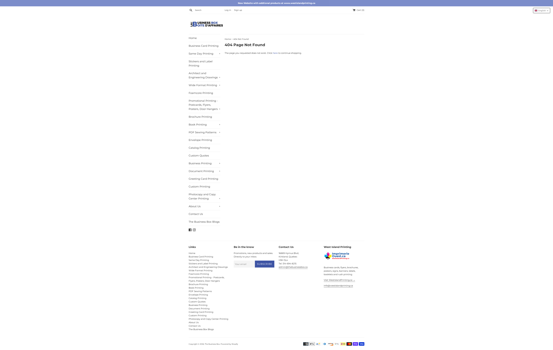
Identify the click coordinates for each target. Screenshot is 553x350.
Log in (228, 10)
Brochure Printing (200, 116)
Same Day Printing (204, 53)
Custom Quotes (199, 155)
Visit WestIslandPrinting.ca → (339, 280)
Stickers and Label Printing (201, 63)
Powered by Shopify (229, 344)
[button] (541, 10)
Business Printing (204, 163)
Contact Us (196, 214)
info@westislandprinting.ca (338, 285)
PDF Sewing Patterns (204, 132)
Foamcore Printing (201, 93)
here (275, 53)
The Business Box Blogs (204, 221)
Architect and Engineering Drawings (204, 75)
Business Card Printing (203, 45)
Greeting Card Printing (203, 178)
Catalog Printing (199, 147)
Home (193, 38)
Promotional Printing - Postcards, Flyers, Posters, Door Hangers (204, 105)
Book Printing (204, 124)
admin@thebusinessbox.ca (293, 267)
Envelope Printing (200, 140)
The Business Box (212, 344)
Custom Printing (199, 186)
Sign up (238, 10)
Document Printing (204, 171)
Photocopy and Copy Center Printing (204, 196)
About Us (204, 206)
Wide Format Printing (204, 85)
